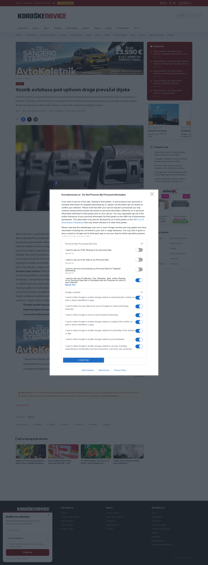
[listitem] (104, 243)
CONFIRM (83, 360)
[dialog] (104, 282)
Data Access (104, 370)
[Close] (153, 195)
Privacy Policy (120, 370)
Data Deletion (88, 370)
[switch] (139, 250)
